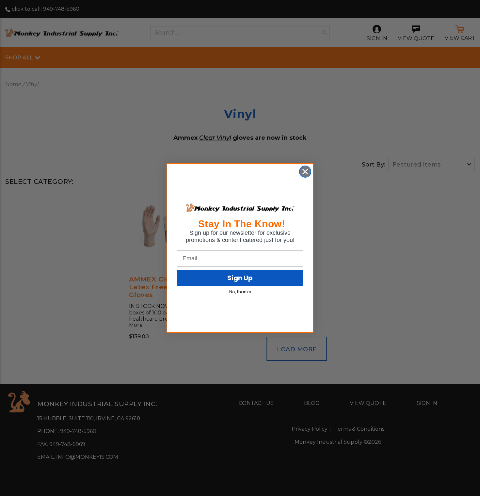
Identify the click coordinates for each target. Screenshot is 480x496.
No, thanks (240, 292)
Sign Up (240, 277)
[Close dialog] (305, 171)
